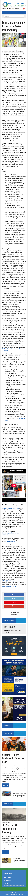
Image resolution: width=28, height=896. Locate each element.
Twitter (16, 892)
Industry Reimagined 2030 (10, 508)
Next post (13, 614)
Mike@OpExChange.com (10, 581)
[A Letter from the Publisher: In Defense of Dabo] (14, 750)
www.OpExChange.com (9, 586)
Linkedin (11, 892)
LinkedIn (5, 535)
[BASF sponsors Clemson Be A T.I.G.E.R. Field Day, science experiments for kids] (6, 795)
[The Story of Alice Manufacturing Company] (14, 820)
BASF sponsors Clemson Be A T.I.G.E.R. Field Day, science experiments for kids (19, 795)
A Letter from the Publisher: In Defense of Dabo (13, 758)
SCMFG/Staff (11, 49)
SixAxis (4, 349)
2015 (22, 894)
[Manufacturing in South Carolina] (14, 5)
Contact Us (6, 884)
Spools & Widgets (8, 804)
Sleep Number (11, 349)
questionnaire (10, 542)
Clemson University (8, 733)
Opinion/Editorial (7, 880)
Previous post (15, 612)
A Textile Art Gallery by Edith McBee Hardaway (19, 861)
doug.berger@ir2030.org (10, 533)
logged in (13, 630)
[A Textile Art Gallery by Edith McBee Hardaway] (6, 862)
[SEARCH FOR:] (14, 16)
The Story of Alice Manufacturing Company (11, 828)
